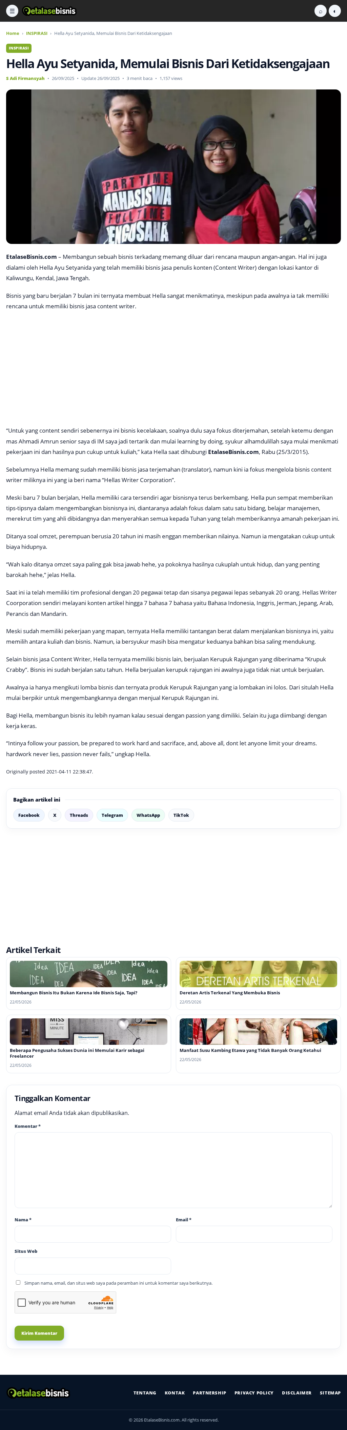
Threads (79, 815)
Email (183, 1220)
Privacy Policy (254, 1393)
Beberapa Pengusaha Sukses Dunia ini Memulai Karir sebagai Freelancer (77, 1053)
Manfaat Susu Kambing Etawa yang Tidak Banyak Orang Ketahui (250, 1050)
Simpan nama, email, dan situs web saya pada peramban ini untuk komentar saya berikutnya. (118, 1283)
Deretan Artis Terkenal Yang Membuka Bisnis (230, 993)
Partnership (209, 1393)
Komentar (28, 1126)
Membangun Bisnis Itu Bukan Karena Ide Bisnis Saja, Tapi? (73, 993)
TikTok (181, 815)
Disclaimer (297, 1393)
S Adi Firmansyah (25, 78)
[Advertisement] (173, 368)
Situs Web (26, 1251)
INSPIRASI (36, 33)
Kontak (175, 1393)
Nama (23, 1220)
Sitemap (330, 1393)
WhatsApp (148, 815)
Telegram (112, 815)
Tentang (145, 1393)
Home (12, 33)
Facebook (29, 815)
